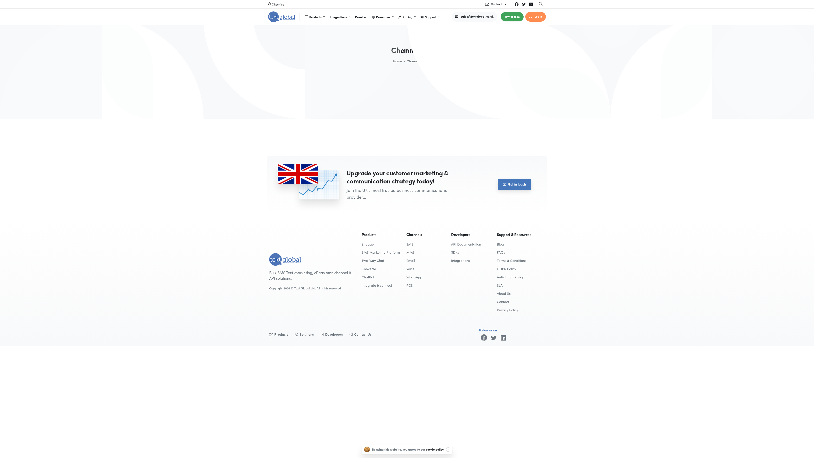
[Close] (448, 449)
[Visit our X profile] (494, 337)
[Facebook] (516, 4)
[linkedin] (531, 4)
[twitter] (523, 4)
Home (397, 61)
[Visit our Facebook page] (484, 337)
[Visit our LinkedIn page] (503, 337)
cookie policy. (435, 449)
